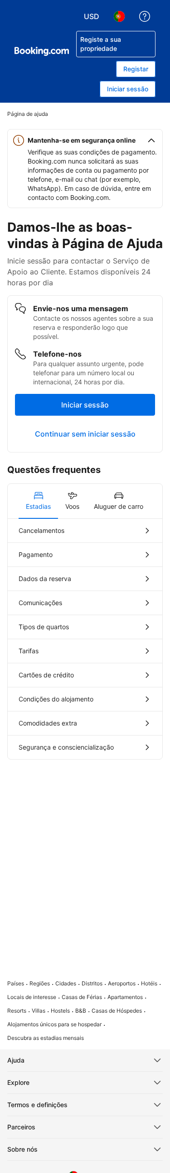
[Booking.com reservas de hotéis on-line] (42, 51)
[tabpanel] (85, 639)
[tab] (38, 501)
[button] (85, 140)
